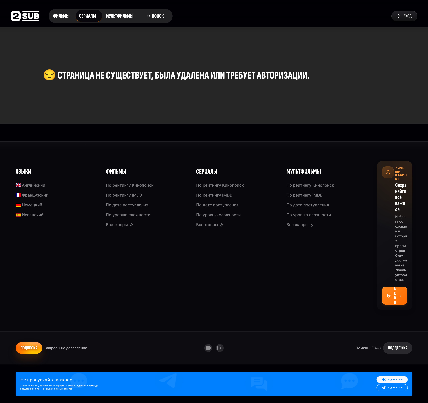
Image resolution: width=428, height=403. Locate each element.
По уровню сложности (128, 214)
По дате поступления (127, 204)
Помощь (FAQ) (368, 348)
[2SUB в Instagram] (220, 348)
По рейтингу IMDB (124, 195)
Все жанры (117, 224)
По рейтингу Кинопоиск (129, 185)
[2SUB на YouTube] (208, 348)
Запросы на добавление (66, 348)
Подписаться (395, 379)
